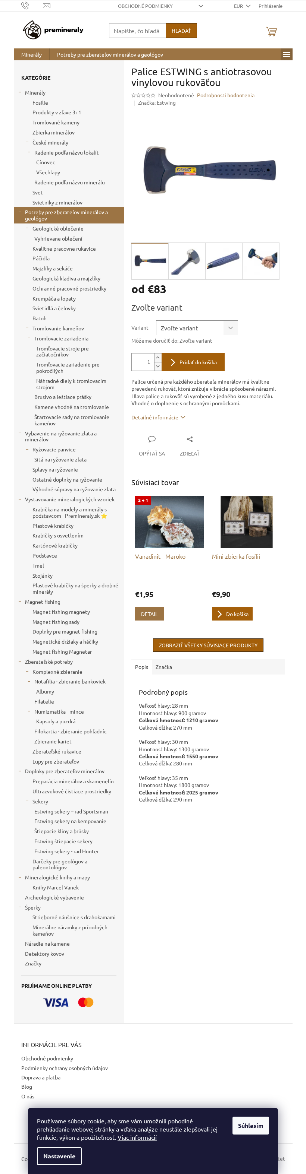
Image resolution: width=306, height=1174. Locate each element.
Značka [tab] (164, 666)
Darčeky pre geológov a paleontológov (59, 864)
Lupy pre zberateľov (55, 761)
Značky (33, 963)
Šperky (33, 907)
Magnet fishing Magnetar (62, 651)
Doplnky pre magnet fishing (64, 631)
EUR (239, 6)
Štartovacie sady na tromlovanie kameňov (71, 419)
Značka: (157, 102)
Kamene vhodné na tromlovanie (71, 406)
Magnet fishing (42, 601)
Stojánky (42, 575)
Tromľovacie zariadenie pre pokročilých (68, 367)
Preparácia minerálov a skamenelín (73, 781)
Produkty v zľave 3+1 (56, 112)
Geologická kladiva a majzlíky (66, 278)
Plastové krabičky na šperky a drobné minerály (75, 588)
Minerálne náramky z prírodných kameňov (69, 930)
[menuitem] (31, 54)
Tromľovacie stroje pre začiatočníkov (62, 351)
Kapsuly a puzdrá (55, 721)
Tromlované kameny (55, 122)
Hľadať (181, 30)
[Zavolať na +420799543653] (32, 5)
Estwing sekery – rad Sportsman (71, 811)
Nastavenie (59, 1156)
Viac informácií (137, 1137)
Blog (26, 1086)
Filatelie (44, 701)
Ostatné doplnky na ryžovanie (67, 479)
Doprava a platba (40, 1077)
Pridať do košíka (198, 362)
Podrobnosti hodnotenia (226, 95)
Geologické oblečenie (58, 228)
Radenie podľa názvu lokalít (66, 152)
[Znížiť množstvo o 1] (158, 366)
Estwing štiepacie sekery (63, 841)
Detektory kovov (44, 953)
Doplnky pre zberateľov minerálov (64, 771)
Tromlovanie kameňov (58, 328)
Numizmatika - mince (59, 711)
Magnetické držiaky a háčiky (65, 641)
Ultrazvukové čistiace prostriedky (71, 791)
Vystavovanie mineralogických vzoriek (70, 499)
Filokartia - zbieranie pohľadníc (70, 731)
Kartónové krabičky (55, 545)
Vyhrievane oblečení (58, 238)
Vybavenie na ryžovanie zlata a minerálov (61, 436)
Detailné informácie (154, 417)
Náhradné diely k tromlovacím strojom (71, 383)
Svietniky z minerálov (57, 202)
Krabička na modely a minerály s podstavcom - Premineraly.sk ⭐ (69, 512)
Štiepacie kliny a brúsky (61, 831)
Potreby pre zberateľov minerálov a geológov (66, 215)
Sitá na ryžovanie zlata (60, 459)
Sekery (40, 801)
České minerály (50, 142)
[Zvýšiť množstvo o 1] (158, 357)
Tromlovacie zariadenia (61, 338)
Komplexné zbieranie (57, 671)
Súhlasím (250, 1125)
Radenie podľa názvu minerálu (69, 182)
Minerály (35, 92)
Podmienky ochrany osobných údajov (64, 1067)
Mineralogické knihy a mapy (57, 877)
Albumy (45, 691)
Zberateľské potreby (49, 661)
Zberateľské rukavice (56, 751)
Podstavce (44, 555)
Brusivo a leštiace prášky (62, 396)
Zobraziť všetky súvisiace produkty (208, 645)
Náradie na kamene (47, 943)
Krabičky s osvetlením (58, 535)
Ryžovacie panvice (54, 449)
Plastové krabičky (53, 525)
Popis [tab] (141, 666)
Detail (149, 613)
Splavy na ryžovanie (55, 469)
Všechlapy (48, 172)
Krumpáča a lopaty (54, 298)
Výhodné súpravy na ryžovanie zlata (74, 489)
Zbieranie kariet (53, 741)
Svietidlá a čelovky (54, 308)
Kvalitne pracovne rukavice (64, 248)
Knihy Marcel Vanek (55, 887)
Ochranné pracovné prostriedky (69, 288)
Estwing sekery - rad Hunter (66, 851)
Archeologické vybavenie (54, 897)
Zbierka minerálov (53, 132)
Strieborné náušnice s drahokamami (74, 917)
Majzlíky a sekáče (52, 268)
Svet (37, 192)
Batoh (39, 318)
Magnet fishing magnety (61, 611)
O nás (27, 1096)
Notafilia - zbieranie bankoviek (70, 681)
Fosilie (40, 102)
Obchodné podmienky (145, 6)
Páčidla (41, 258)
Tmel (38, 565)
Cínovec (45, 162)
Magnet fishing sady (55, 621)
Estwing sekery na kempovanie (70, 821)
